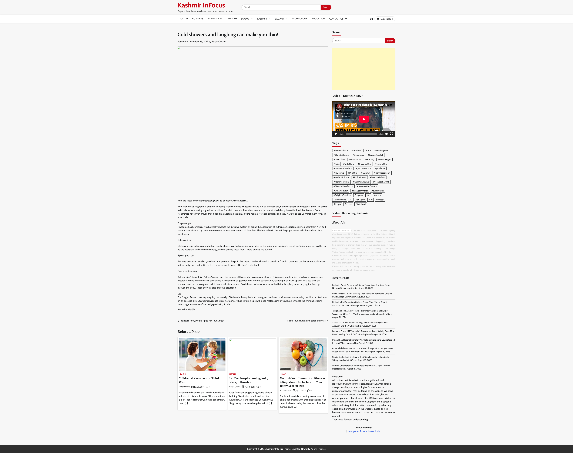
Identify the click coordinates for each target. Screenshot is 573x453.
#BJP (368, 150)
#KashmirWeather (361, 181)
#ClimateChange (341, 155)
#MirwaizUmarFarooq (343, 186)
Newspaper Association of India (364, 431)
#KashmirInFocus (341, 177)
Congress (359, 195)
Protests (380, 199)
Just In (184, 18)
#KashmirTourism (341, 181)
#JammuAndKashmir (343, 168)
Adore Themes (318, 448)
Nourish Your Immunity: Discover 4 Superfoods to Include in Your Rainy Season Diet (302, 382)
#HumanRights (384, 159)
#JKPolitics (352, 172)
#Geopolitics (339, 159)
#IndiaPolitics (381, 164)
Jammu (245, 18)
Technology (299, 18)
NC (350, 199)
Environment (216, 18)
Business (197, 18)
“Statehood (361, 204)
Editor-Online (218, 41)
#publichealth (377, 190)
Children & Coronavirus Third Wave (199, 380)
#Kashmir (365, 172)
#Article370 (356, 150)
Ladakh (279, 18)
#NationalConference (367, 186)
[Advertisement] (363, 69)
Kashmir (262, 18)
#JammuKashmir (363, 168)
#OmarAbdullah (341, 190)
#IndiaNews (348, 164)
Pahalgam (360, 199)
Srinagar (337, 204)
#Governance (355, 159)
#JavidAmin (380, 168)
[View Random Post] (371, 19)
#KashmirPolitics (377, 177)
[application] (363, 119)
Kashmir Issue (340, 199)
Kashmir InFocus (201, 5)
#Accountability (341, 150)
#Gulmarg (369, 159)
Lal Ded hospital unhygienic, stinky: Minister (248, 380)
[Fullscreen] (391, 133)
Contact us (336, 18)
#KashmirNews (359, 177)
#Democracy (358, 155)
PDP (370, 199)
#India (336, 164)
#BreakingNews (381, 150)
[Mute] (386, 133)
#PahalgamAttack (360, 190)
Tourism (348, 204)
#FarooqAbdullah (375, 155)
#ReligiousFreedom (342, 195)
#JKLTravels (339, 172)
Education (318, 18)
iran (368, 195)
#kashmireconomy (381, 172)
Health (232, 18)
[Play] (336, 133)
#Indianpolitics (364, 164)
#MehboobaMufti (381, 181)
